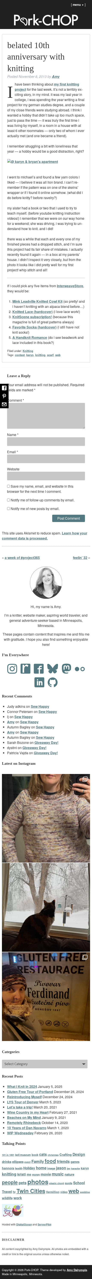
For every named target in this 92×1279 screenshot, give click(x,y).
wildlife (7, 1198)
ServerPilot (44, 1224)
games (75, 1162)
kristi (21, 1174)
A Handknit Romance (29, 337)
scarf (50, 355)
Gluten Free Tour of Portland (30, 1091)
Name (12, 434)
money (36, 1174)
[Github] (53, 682)
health (18, 1168)
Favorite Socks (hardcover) (34, 327)
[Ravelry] (25, 669)
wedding (85, 1192)
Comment (15, 400)
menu (78, 4)
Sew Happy (40, 706)
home (41, 1168)
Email (12, 451)
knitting (40, 355)
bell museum (23, 1155)
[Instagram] (12, 669)
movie (46, 1174)
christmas (53, 1154)
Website (13, 469)
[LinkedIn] (39, 682)
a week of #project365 (22, 557)
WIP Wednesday (20, 1132)
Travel (7, 1191)
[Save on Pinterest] (4, 396)
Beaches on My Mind (24, 1117)
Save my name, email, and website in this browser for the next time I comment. (40, 489)
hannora (8, 1168)
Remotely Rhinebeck (24, 1122)
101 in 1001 (8, 1154)
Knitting (28, 351)
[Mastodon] (66, 669)
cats (43, 1154)
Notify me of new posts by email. (35, 508)
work (17, 1197)
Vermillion (52, 1192)
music (58, 1174)
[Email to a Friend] (4, 404)
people (10, 1182)
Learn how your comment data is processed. (44, 536)
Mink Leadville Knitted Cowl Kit (37, 301)
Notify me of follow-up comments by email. (42, 499)
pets (23, 1182)
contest (20, 355)
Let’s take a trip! (20, 1107)
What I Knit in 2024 (22, 1086)
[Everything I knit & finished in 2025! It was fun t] (46, 818)
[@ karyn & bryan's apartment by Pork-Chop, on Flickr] (32, 161)
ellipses (18, 1161)
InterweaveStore (70, 285)
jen (68, 1168)
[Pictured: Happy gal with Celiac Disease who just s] (46, 996)
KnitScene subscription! (32, 316)
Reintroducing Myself (24, 1096)
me (29, 1174)
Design (79, 1154)
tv (14, 1192)
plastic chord (56, 1183)
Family (37, 1161)
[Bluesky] (52, 669)
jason (61, 1167)
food (50, 1160)
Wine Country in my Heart (28, 1112)
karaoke (75, 1168)
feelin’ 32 (80, 557)
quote (68, 1183)
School (79, 1182)
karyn (30, 355)
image (51, 1168)
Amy (55, 76)
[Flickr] (80, 669)
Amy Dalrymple (77, 1270)
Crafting (65, 1154)
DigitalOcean (24, 1224)
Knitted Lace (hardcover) (32, 311)
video (64, 1192)
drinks (6, 1161)
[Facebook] (39, 669)
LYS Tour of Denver (23, 1101)
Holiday (29, 1168)
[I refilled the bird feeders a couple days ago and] (46, 907)
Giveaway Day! (46, 742)
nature (69, 1174)
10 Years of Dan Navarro (26, 1127)
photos (37, 1181)
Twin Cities (30, 1191)
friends (63, 1161)
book (35, 1155)
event (27, 1162)
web (58, 355)
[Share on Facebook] (4, 388)
